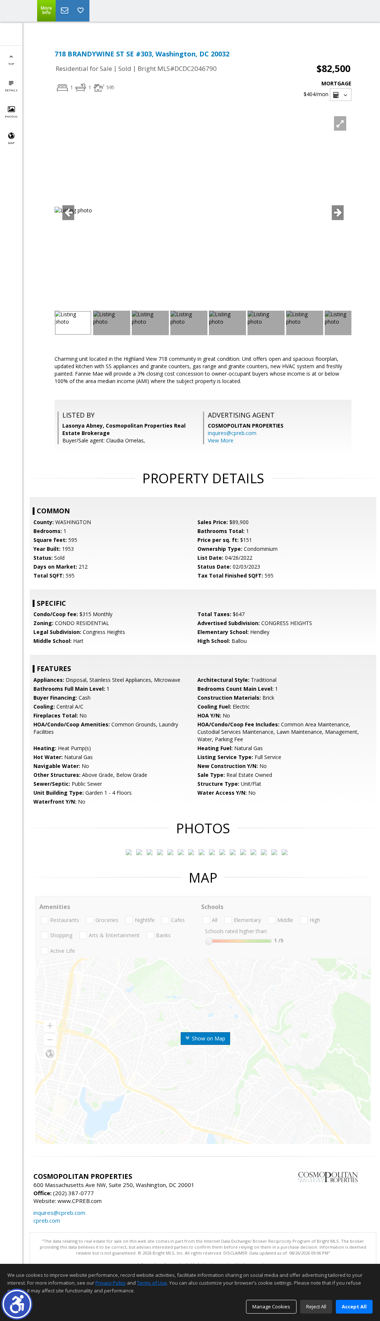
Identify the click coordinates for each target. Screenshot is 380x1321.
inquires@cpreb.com (232, 432)
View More (220, 440)
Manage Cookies (271, 1306)
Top (11, 64)
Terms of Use (152, 1282)
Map (11, 143)
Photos (11, 116)
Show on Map (207, 1038)
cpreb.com (46, 1220)
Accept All (354, 1306)
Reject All (316, 1306)
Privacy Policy (110, 1282)
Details (11, 90)
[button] (17, 1304)
